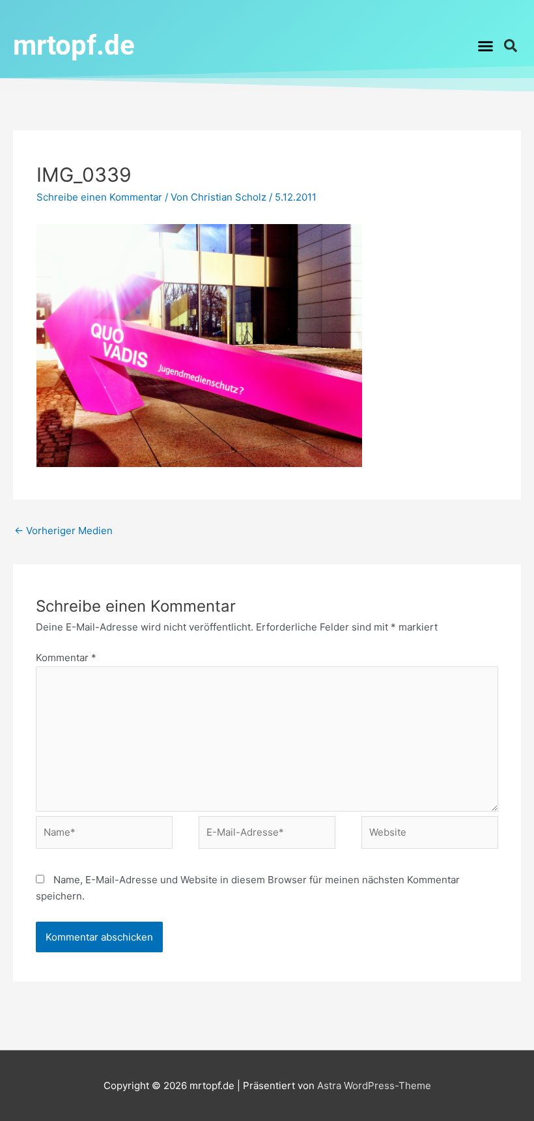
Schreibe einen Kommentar (99, 197)
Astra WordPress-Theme (374, 1085)
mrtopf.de (74, 45)
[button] (485, 45)
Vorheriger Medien (63, 530)
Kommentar (66, 657)
